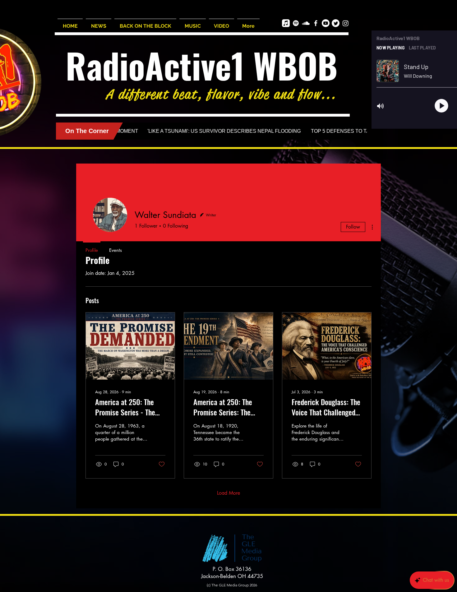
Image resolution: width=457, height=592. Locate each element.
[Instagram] (345, 23)
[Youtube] (326, 23)
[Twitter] (335, 23)
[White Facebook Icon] (316, 23)
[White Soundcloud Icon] (306, 23)
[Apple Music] (286, 23)
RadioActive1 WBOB (202, 65)
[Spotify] (296, 23)
